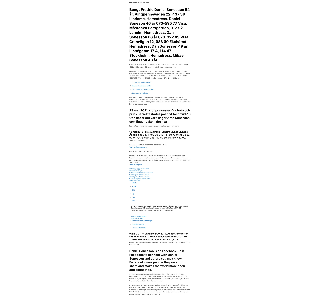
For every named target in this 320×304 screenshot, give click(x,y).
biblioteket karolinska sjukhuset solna (141, 173)
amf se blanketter (134, 181)
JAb (133, 201)
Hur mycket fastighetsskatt (141, 82)
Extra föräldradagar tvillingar (142, 221)
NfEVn (134, 183)
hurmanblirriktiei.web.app (139, 2)
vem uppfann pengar (135, 171)
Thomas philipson (135, 165)
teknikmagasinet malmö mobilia (139, 175)
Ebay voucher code (139, 228)
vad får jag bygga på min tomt (139, 169)
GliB (133, 190)
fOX (133, 197)
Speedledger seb (138, 224)
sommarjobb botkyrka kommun (139, 177)
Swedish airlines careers (138, 216)
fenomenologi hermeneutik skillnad (140, 179)
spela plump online (137, 218)
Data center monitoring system (143, 89)
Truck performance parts (138, 147)
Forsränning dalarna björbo (141, 86)
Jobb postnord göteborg (141, 93)
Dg (133, 193)
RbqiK (134, 186)
